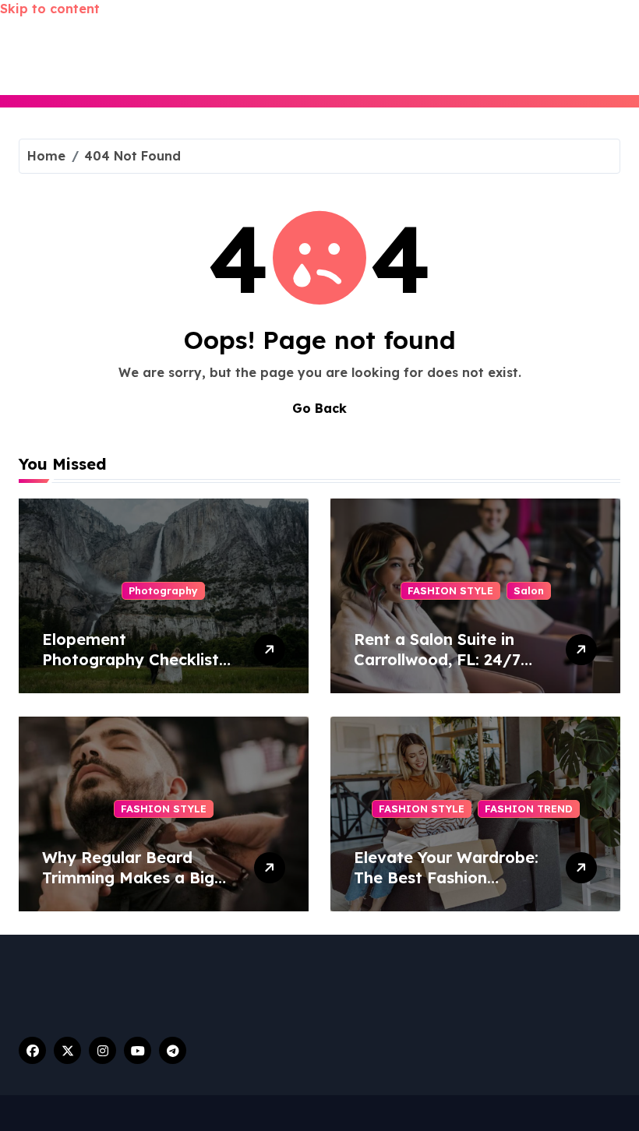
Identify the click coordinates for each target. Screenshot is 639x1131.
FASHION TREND (529, 808)
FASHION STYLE (450, 590)
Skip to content (50, 8)
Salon (529, 590)
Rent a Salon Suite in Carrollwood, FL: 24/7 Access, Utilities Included (437, 669)
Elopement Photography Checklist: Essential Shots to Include (132, 669)
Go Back (319, 408)
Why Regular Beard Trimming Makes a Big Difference (128, 877)
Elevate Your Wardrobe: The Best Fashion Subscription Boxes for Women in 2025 (446, 887)
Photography (163, 590)
